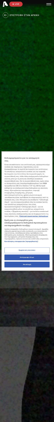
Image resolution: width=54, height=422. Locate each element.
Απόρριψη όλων (27, 257)
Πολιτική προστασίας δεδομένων (33, 216)
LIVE (17, 4)
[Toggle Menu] (48, 4)
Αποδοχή (27, 264)
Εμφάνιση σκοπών (27, 250)
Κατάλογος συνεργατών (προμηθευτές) (21, 241)
